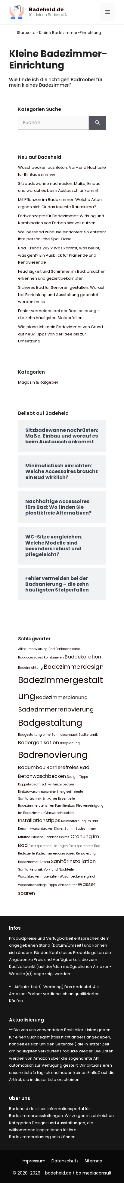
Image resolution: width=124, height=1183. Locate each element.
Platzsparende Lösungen (48, 846)
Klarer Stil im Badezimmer (75, 828)
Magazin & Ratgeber (38, 382)
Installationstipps (39, 820)
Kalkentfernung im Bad (79, 821)
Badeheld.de (46, 9)
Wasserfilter (67, 885)
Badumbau (31, 767)
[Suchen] (97, 123)
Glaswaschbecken (59, 813)
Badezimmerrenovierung (56, 709)
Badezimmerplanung (62, 697)
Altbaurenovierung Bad (36, 649)
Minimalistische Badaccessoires (44, 837)
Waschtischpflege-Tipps (37, 885)
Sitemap (93, 1161)
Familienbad (65, 805)
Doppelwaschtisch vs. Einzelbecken (46, 784)
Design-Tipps (77, 777)
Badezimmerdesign (74, 666)
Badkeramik (88, 734)
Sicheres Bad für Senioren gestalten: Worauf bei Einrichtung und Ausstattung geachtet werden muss (61, 295)
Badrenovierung (53, 754)
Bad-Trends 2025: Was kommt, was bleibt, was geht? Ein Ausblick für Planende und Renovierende (59, 255)
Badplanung (70, 743)
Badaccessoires (68, 649)
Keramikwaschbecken (35, 828)
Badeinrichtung (30, 667)
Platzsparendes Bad (85, 846)
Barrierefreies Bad (67, 767)
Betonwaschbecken (42, 776)
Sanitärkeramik (30, 869)
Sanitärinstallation (73, 861)
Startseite (26, 32)
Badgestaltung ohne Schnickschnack (48, 734)
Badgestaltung (50, 722)
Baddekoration (83, 656)
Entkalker (49, 798)
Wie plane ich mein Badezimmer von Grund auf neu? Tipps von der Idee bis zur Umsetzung (60, 334)
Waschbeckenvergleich (78, 876)
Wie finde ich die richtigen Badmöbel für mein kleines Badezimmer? (56, 82)
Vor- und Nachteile (59, 869)
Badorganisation (38, 742)
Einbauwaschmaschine (37, 791)
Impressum (33, 1161)
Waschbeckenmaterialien (38, 876)
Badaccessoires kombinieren (41, 657)
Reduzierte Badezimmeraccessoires (46, 853)
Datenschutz (65, 1161)
